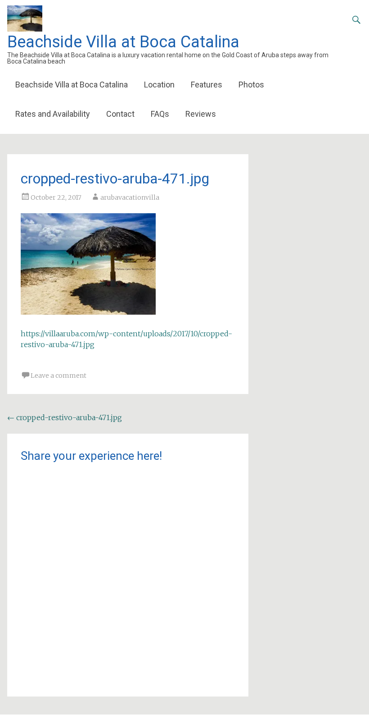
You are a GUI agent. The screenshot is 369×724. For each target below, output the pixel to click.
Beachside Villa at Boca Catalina (123, 41)
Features (206, 84)
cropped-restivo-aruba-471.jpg (64, 417)
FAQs (160, 114)
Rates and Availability (52, 114)
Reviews (200, 114)
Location (159, 84)
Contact (120, 114)
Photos (251, 84)
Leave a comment (58, 375)
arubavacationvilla (129, 197)
